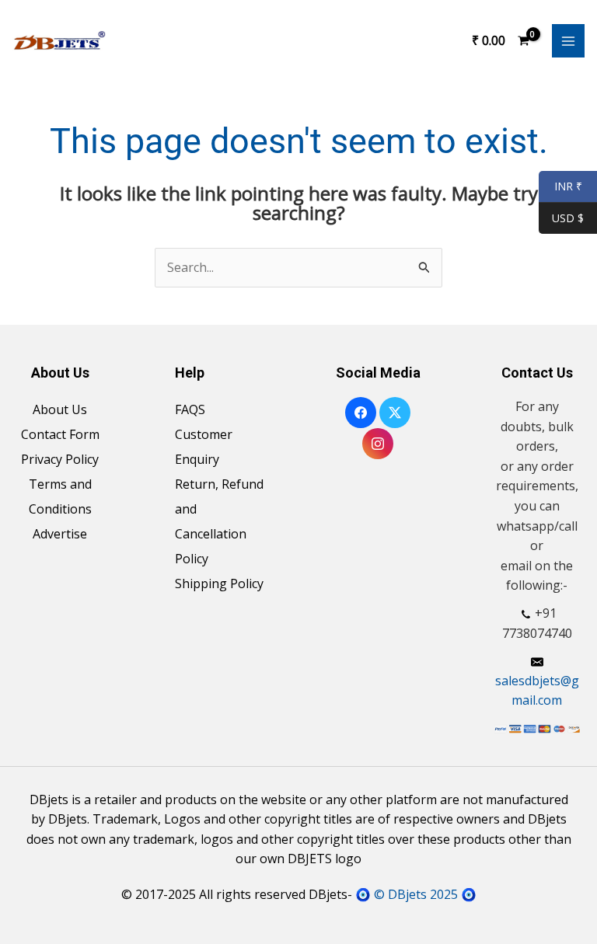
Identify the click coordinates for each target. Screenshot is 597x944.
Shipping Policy (219, 583)
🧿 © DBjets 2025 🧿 (416, 894)
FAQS (190, 409)
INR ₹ (560, 187)
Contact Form (60, 434)
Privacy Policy (60, 459)
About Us (60, 409)
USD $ (568, 219)
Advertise (60, 533)
